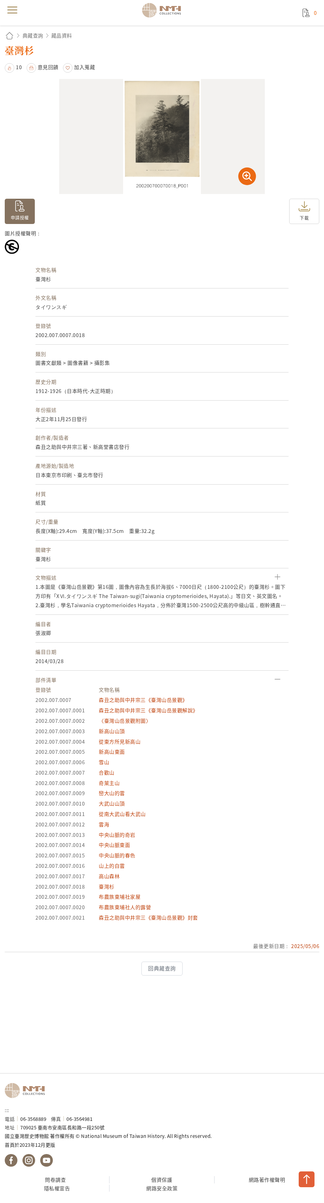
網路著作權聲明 (267, 1179)
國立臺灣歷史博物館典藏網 (163, 10)
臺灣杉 (107, 886)
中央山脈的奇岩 (117, 834)
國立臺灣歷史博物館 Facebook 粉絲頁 (11, 1160)
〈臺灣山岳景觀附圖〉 (125, 720)
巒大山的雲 (112, 793)
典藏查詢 (32, 35)
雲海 (104, 824)
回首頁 (9, 35)
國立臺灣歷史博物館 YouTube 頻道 (46, 1160)
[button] (13, 67)
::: (7, 1109)
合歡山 (107, 772)
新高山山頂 (112, 731)
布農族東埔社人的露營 (125, 907)
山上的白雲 (112, 865)
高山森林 (109, 876)
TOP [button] (307, 1179)
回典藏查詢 (162, 968)
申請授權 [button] (20, 217)
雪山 (104, 762)
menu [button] (12, 10)
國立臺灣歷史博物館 (27, 1090)
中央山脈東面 (114, 845)
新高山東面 (112, 751)
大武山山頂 (112, 803)
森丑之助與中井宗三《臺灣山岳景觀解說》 (148, 710)
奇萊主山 (109, 783)
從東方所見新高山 (119, 741)
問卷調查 (55, 1179)
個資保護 (161, 1179)
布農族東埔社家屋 (119, 896)
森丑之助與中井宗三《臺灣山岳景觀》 (143, 700)
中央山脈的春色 (117, 855)
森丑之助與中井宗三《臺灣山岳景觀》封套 (148, 917)
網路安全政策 (162, 1188)
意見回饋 (48, 67)
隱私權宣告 (57, 1188)
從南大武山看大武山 (122, 814)
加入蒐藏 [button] (84, 67)
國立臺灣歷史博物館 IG (28, 1160)
